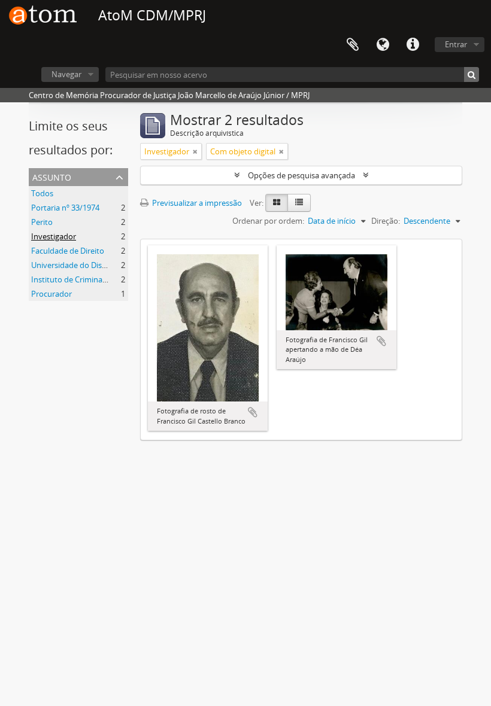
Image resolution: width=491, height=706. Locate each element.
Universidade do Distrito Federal (88, 265)
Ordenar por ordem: (268, 220)
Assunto (51, 176)
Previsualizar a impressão (196, 202)
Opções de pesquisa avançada (301, 175)
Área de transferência (353, 45)
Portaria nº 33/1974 (65, 207)
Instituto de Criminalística (76, 279)
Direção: (385, 220)
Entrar (456, 44)
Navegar (66, 74)
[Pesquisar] (471, 74)
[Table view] (299, 203)
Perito (42, 222)
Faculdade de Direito (67, 250)
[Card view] (276, 203)
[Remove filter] (195, 151)
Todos (42, 193)
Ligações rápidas (413, 45)
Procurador (51, 293)
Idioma (383, 45)
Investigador (53, 236)
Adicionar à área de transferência (253, 412)
